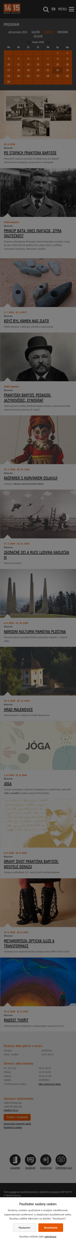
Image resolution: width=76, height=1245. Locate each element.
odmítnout (50, 1236)
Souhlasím (50, 1227)
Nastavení (24, 1227)
